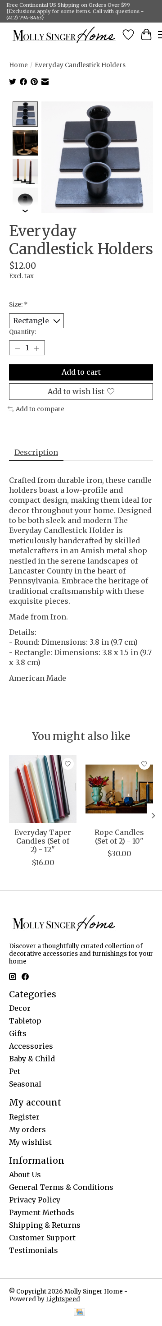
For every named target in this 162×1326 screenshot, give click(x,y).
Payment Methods (41, 1212)
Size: (18, 304)
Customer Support (42, 1237)
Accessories (31, 1046)
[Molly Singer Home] (64, 34)
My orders (27, 1129)
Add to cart (81, 371)
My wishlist (30, 1142)
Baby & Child (32, 1058)
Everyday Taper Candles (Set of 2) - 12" (42, 841)
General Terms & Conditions (61, 1187)
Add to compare (40, 409)
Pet (14, 1071)
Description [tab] (36, 452)
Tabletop (25, 1020)
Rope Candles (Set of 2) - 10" (119, 836)
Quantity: (22, 332)
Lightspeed (63, 1299)
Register (24, 1116)
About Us (25, 1174)
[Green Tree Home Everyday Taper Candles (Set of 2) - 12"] (42, 789)
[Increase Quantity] (36, 348)
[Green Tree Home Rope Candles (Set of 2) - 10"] (119, 789)
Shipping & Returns (45, 1225)
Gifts (18, 1033)
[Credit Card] (79, 1312)
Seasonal (25, 1083)
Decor (20, 1008)
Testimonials (33, 1250)
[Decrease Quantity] (17, 348)
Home (18, 65)
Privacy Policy (34, 1199)
